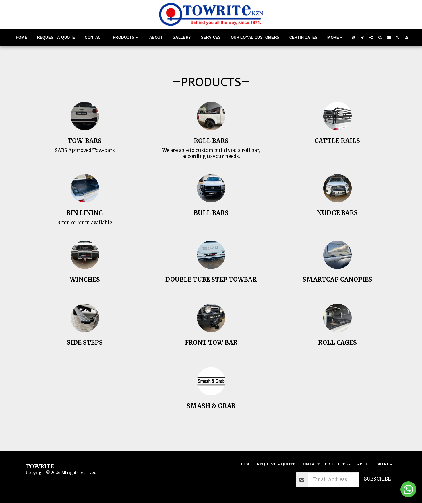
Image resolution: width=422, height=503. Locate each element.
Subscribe (377, 479)
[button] (362, 37)
